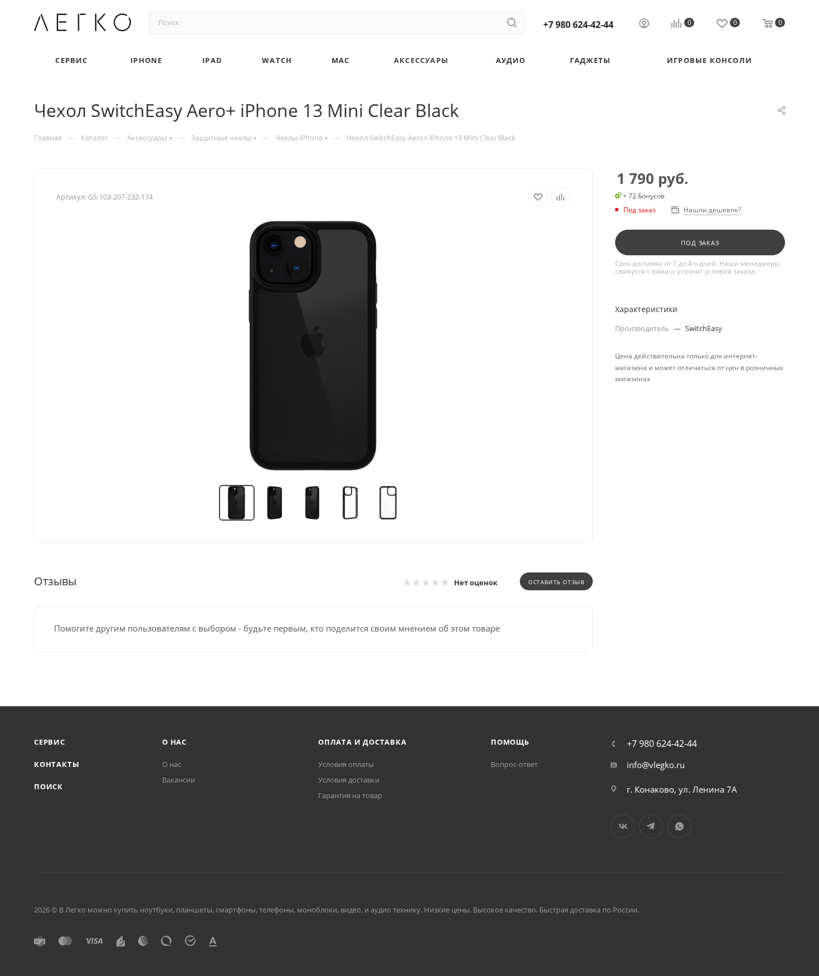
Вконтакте (623, 826)
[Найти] (511, 22)
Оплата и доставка (362, 742)
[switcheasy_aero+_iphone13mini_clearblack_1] (313, 346)
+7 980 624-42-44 (578, 24)
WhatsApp (679, 826)
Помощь (510, 742)
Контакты (56, 764)
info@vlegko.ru (656, 764)
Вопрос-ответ (514, 764)
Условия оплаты (346, 764)
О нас (174, 742)
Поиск (48, 786)
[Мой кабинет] (644, 24)
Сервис (49, 742)
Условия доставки (348, 780)
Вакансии (178, 780)
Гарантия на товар (350, 795)
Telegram (651, 826)
